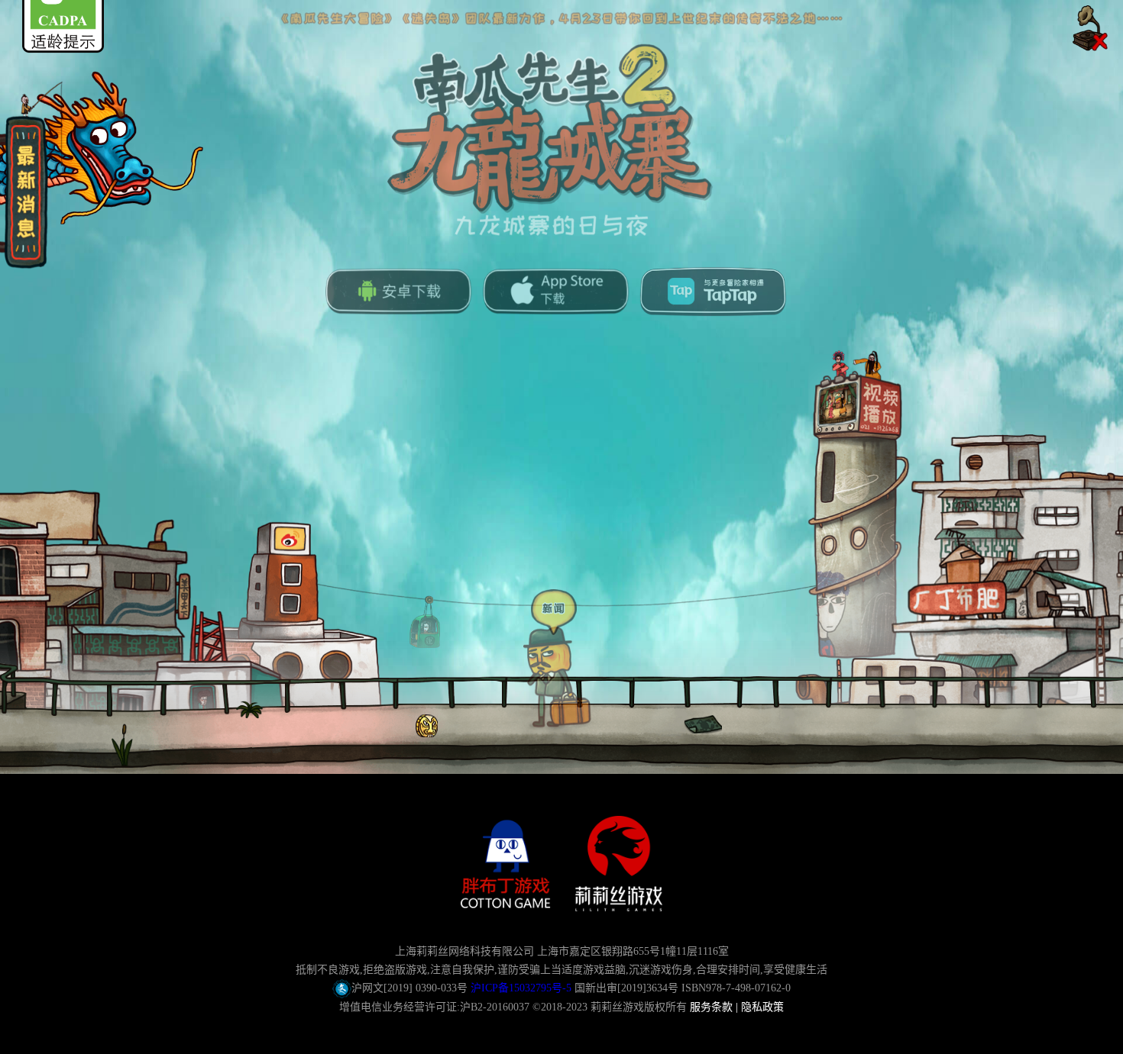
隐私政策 (762, 1007)
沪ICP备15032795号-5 (521, 988)
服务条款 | (715, 1007)
